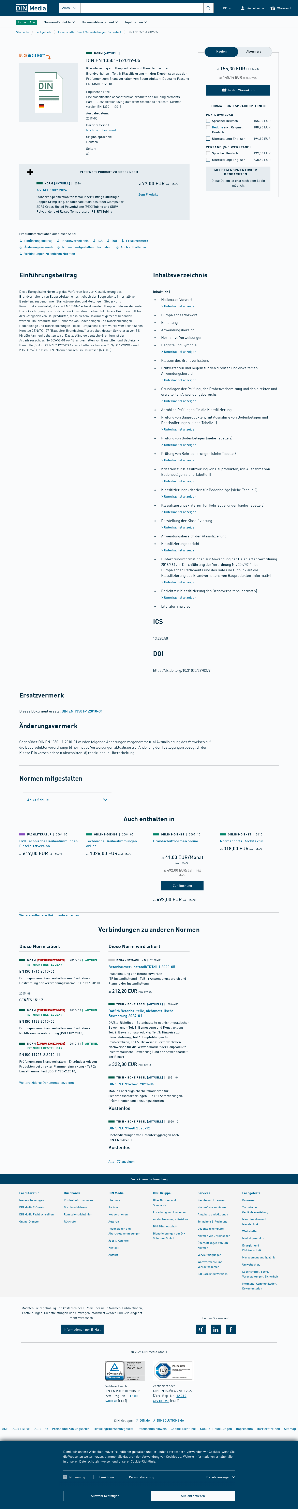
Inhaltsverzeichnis (74, 240)
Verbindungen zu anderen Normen (49, 253)
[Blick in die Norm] (48, 87)
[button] (252, 8)
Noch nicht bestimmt (101, 130)
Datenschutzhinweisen (95, 1461)
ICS (100, 240)
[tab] (67, 799)
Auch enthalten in (133, 247)
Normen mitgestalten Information (86, 247)
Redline (217, 127)
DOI (114, 240)
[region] (149, 1468)
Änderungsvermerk (38, 247)
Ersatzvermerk (136, 240)
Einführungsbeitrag (38, 240)
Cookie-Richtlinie (143, 1461)
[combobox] (146, 8)
